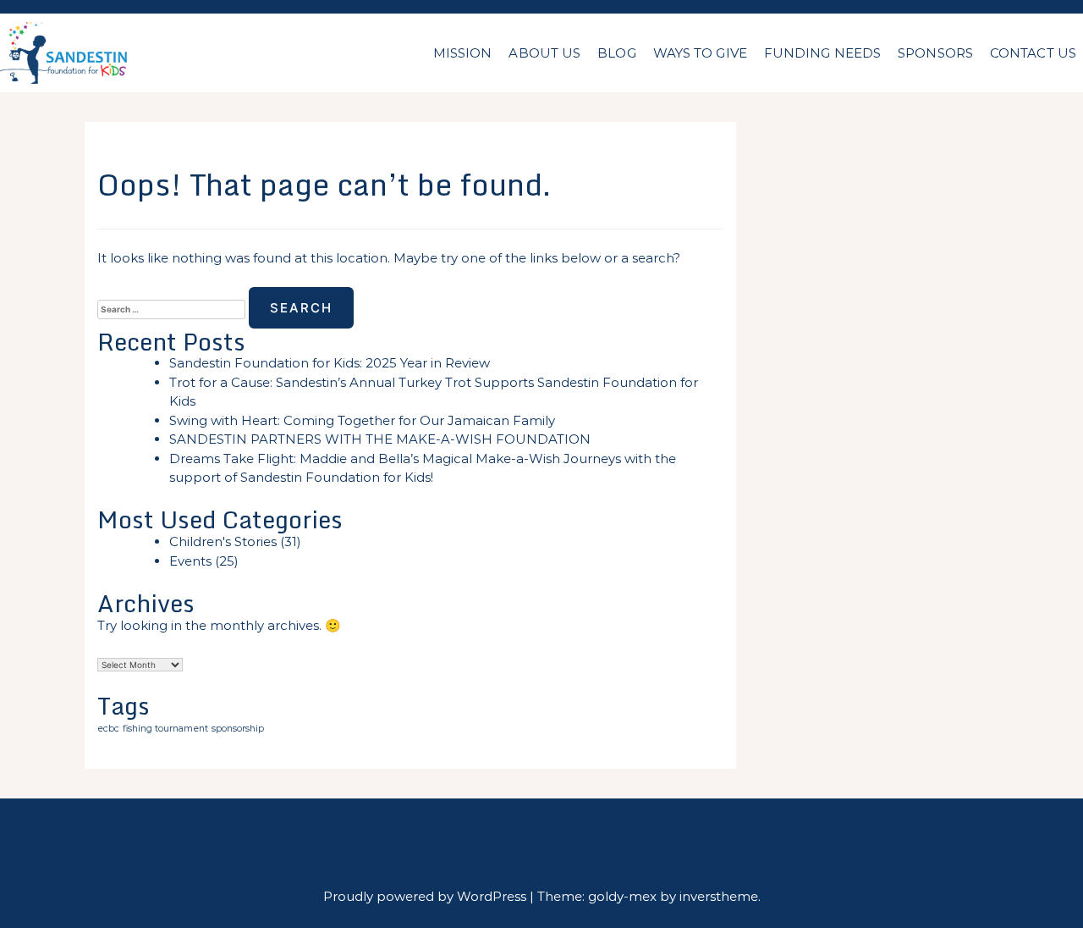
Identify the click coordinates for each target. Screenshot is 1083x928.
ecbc (108, 728)
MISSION (462, 53)
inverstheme (718, 896)
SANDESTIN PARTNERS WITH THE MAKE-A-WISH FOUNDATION (380, 439)
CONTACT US (1033, 53)
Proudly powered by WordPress (426, 896)
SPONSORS (935, 53)
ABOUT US (544, 53)
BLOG (616, 53)
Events (190, 561)
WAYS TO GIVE (700, 53)
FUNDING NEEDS (822, 53)
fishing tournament (165, 728)
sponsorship (238, 728)
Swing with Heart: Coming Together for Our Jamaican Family (362, 420)
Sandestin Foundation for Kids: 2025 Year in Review (329, 363)
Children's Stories (223, 541)
